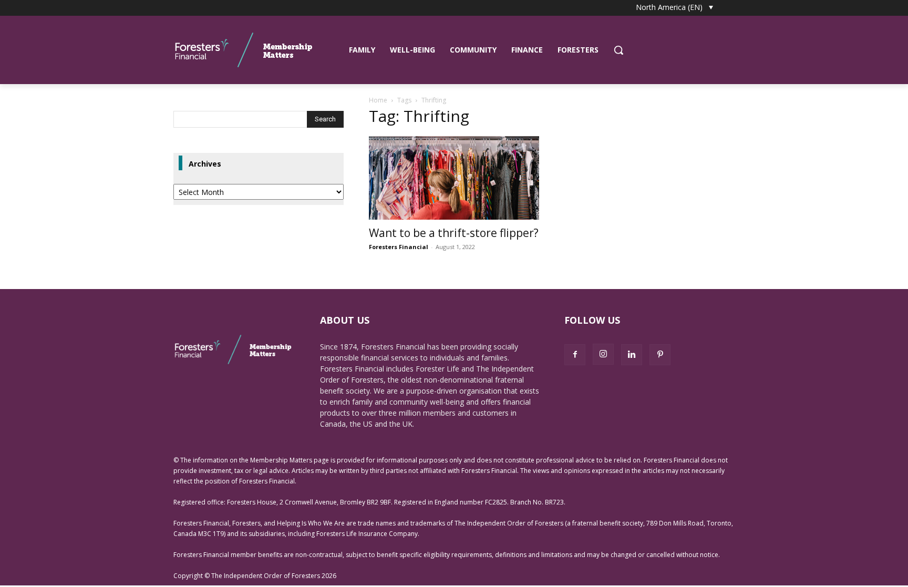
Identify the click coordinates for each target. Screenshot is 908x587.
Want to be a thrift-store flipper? (454, 232)
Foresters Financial (398, 247)
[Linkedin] (631, 354)
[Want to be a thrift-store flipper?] (454, 178)
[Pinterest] (659, 354)
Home (378, 100)
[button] (618, 50)
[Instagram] (603, 354)
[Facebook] (574, 354)
